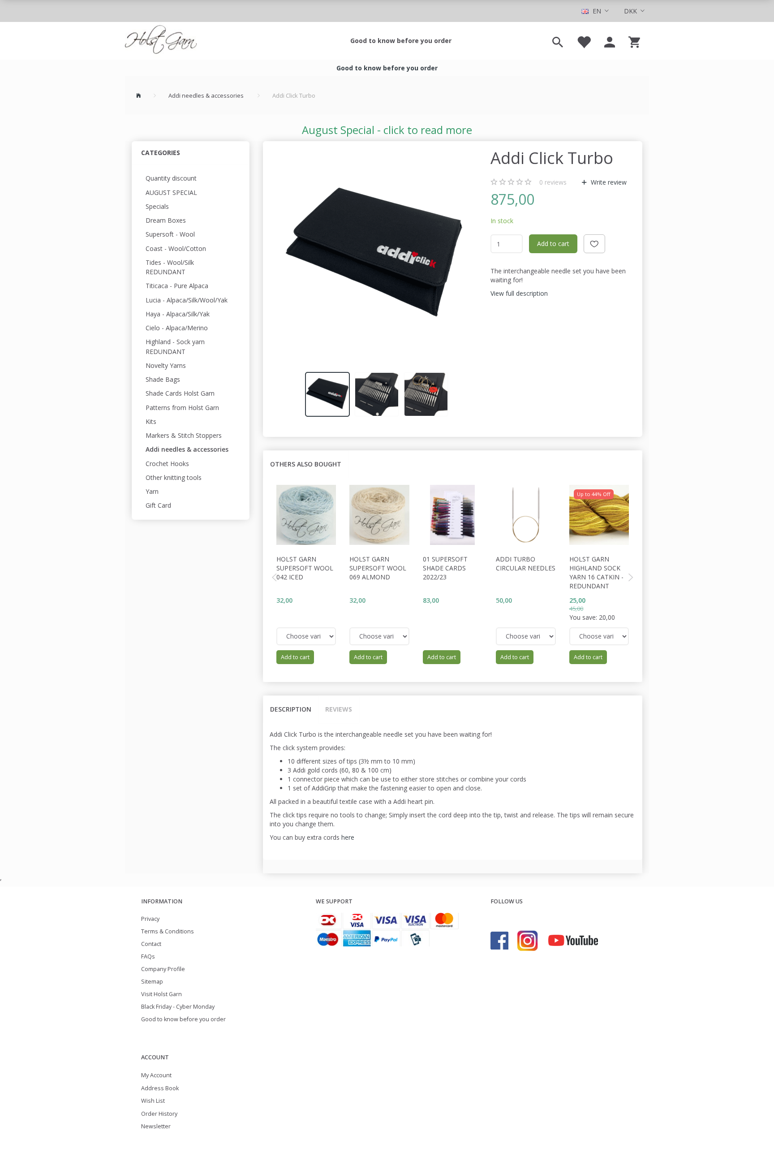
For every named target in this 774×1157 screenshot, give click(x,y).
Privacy (150, 919)
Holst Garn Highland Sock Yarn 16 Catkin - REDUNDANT (596, 572)
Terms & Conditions (167, 931)
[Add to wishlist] (594, 243)
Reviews (338, 709)
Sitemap (152, 981)
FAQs (148, 956)
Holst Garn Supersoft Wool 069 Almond (377, 568)
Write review (608, 182)
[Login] (610, 41)
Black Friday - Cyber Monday (178, 1006)
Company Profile (163, 969)
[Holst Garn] (161, 41)
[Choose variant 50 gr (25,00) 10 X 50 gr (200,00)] (599, 636)
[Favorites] (584, 41)
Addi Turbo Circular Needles (525, 563)
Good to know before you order (401, 40)
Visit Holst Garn (161, 994)
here (347, 837)
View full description (519, 293)
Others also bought (305, 464)
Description (290, 709)
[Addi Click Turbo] (374, 255)
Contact (151, 944)
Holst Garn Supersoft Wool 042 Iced (304, 568)
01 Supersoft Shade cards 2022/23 (445, 568)
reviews (553, 182)
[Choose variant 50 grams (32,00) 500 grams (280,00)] (306, 636)
